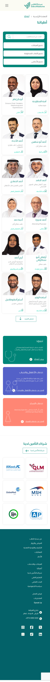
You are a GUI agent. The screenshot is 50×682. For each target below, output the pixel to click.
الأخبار (39, 557)
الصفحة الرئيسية (40, 16)
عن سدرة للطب (35, 539)
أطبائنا (39, 568)
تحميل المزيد (29, 319)
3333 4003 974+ (32, 618)
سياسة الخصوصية (35, 586)
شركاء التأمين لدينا (37, 450)
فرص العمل (37, 594)
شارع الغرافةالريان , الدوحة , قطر (30, 611)
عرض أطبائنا (39, 359)
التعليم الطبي (37, 577)
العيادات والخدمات (35, 564)
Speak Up (38, 603)
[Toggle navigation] (6, 5)
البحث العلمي (37, 582)
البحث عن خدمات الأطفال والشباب (30, 390)
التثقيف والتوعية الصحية (32, 548)
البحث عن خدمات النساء (35, 421)
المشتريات (38, 598)
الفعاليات (38, 552)
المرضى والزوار (36, 543)
